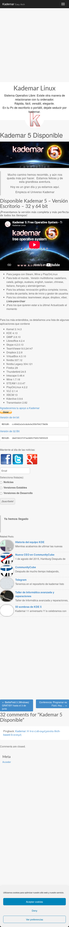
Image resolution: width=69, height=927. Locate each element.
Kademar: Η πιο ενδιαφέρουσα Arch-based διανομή (31, 733)
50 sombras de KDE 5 (28, 607)
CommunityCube (25, 567)
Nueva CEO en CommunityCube (34, 554)
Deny (34, 910)
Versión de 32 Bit (9, 431)
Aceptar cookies (34, 901)
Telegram (20, 580)
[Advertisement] (34, 44)
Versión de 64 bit (9, 417)
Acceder (6, 762)
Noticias (8, 482)
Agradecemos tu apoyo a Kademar (19, 408)
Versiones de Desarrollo (18, 493)
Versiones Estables (15, 487)
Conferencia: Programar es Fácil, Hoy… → (53, 704)
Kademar (13, 4)
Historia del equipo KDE (29, 542)
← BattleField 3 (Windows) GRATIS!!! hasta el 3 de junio (15, 705)
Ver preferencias (34, 919)
